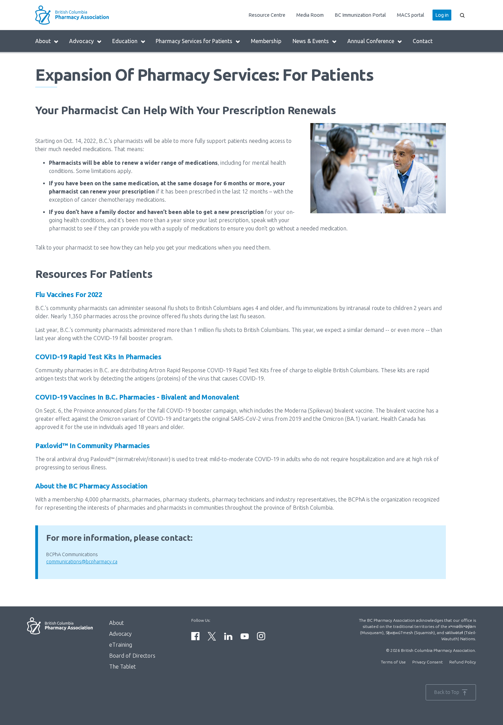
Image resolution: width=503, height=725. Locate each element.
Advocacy (81, 41)
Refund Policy (462, 662)
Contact (423, 41)
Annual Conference (370, 41)
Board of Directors (132, 656)
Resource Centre (266, 15)
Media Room (310, 15)
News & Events (311, 41)
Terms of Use (393, 662)
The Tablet (122, 666)
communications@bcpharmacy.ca (81, 561)
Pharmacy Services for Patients (194, 41)
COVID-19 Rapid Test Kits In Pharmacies (98, 357)
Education (125, 41)
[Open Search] (462, 15)
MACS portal (410, 15)
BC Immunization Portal (360, 15)
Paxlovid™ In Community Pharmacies (92, 445)
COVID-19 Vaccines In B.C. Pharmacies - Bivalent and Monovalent (137, 397)
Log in (442, 15)
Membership (266, 41)
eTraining (120, 645)
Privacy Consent (427, 662)
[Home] (89, 15)
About (43, 41)
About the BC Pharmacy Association (91, 486)
